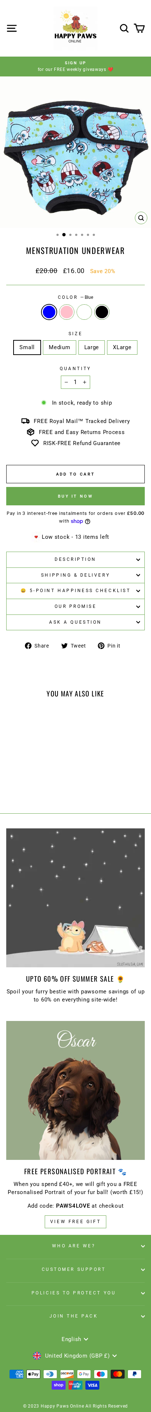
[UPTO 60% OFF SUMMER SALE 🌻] (75, 897)
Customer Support (74, 1269)
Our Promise (76, 606)
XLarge (122, 347)
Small (27, 347)
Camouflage (84, 312)
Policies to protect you (74, 1292)
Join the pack (73, 1316)
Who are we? (74, 1245)
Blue (49, 312)
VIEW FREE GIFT (75, 1221)
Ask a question (75, 622)
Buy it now (75, 496)
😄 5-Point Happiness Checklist (75, 590)
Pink (66, 312)
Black (102, 312)
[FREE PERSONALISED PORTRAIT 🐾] (75, 1090)
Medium (59, 347)
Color (75, 297)
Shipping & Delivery (75, 575)
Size (75, 333)
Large (91, 347)
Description (75, 559)
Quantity (75, 368)
